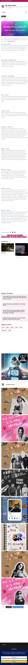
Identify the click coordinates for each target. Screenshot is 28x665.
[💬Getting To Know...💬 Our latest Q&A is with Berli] (14, 482)
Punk (12, 327)
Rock (7, 327)
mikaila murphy (20, 235)
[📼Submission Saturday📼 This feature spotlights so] (14, 564)
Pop (3, 327)
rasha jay (8, 236)
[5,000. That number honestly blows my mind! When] (14, 537)
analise (12, 235)
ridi (11, 236)
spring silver (19, 236)
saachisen (14, 236)
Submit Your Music (8, 0)
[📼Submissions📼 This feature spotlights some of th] (14, 401)
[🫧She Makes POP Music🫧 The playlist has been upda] (14, 428)
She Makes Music (10, 5)
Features (3, 16)
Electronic (4, 330)
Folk (21, 327)
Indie (16, 327)
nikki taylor (3, 236)
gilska (15, 235)
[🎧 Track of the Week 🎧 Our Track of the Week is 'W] (14, 510)
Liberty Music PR (11, 41)
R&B (10, 330)
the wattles (24, 236)
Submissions (3, 252)
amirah (8, 235)
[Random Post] (26, 12)
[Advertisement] (14, 277)
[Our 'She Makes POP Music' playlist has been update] (14, 591)
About (2, 0)
